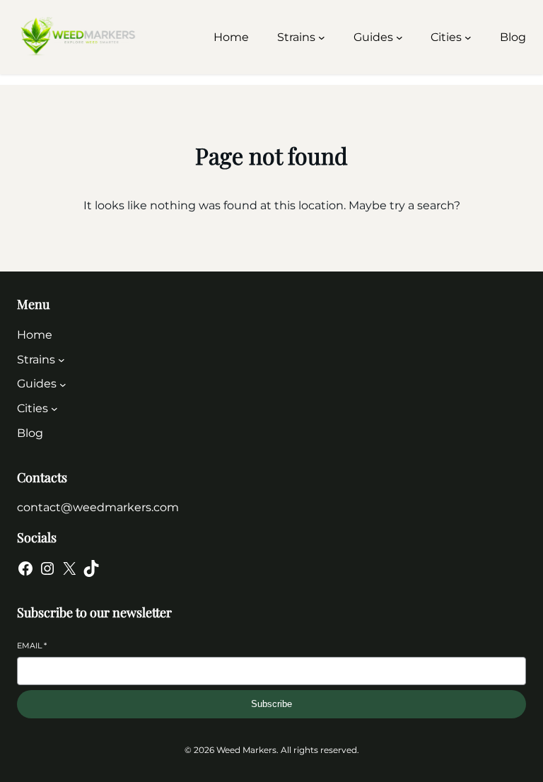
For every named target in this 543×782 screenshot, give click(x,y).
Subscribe (271, 704)
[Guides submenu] (399, 37)
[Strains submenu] (321, 37)
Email (32, 645)
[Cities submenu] (468, 37)
